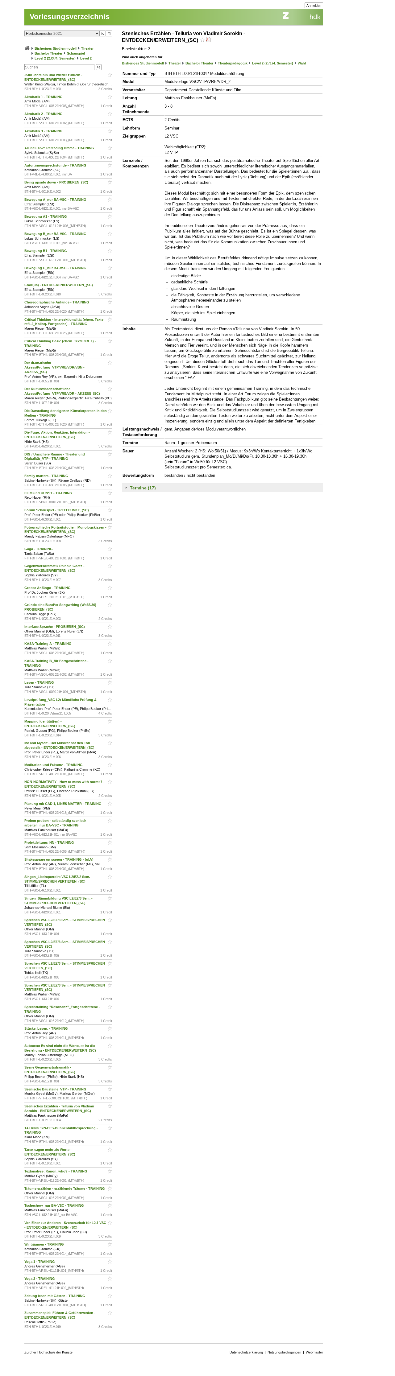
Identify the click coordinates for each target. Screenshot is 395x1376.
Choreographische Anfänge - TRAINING (57, 302)
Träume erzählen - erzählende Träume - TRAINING (65, 1188)
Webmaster (314, 1352)
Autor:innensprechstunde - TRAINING (55, 165)
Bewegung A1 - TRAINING (46, 216)
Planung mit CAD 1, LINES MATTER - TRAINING (63, 803)
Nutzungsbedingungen (284, 1352)
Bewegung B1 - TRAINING (46, 251)
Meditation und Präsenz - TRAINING (54, 765)
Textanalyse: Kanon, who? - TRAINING (56, 1171)
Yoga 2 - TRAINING (40, 1278)
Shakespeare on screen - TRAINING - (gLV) (59, 859)
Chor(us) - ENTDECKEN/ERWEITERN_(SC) (59, 285)
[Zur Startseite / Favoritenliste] (27, 48)
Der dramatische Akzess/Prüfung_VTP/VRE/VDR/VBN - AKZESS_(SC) (54, 367)
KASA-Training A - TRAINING (48, 643)
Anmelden (313, 5)
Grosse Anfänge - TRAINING (48, 588)
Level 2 (86, 58)
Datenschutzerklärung (246, 1352)
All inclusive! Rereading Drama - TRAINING (59, 148)
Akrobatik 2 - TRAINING (44, 114)
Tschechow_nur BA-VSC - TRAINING (54, 1205)
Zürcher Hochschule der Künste (48, 1352)
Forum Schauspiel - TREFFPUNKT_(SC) (57, 510)
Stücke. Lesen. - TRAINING (46, 1028)
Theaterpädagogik (232, 63)
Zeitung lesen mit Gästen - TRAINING (55, 1296)
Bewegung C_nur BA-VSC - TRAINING (55, 268)
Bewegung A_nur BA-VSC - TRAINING (55, 199)
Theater (87, 48)
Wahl (302, 63)
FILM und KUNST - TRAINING (48, 493)
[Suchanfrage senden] (99, 67)
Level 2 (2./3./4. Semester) (55, 58)
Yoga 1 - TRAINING (40, 1261)
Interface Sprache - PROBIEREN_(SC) (55, 626)
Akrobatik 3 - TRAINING (44, 131)
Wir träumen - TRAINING (44, 1244)
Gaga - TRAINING (39, 549)
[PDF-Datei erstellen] (208, 40)
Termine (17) (143, 487)
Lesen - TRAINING (39, 682)
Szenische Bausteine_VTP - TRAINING (55, 1089)
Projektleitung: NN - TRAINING (49, 842)
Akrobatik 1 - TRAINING (44, 97)
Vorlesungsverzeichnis (70, 16)
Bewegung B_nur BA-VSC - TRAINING (55, 234)
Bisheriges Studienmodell (56, 48)
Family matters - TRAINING (46, 476)
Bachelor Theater (48, 53)
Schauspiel (76, 53)
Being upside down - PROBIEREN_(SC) (56, 182)
